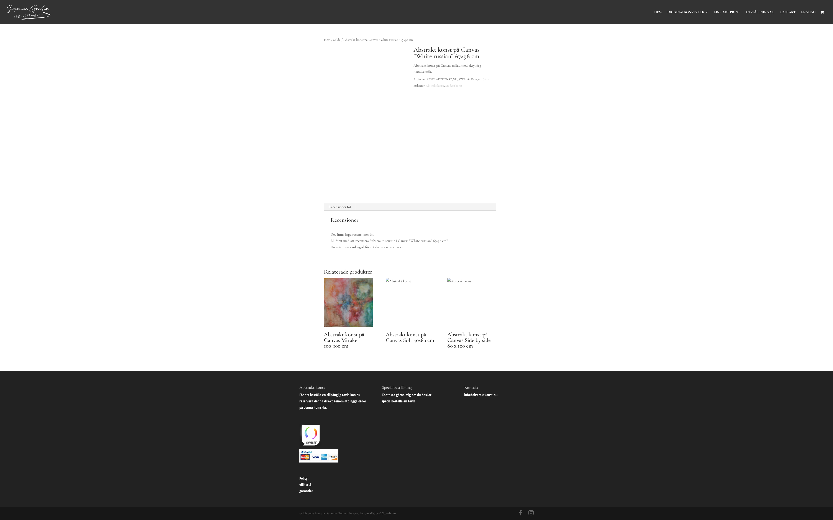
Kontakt (787, 12)
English (808, 12)
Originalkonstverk (685, 12)
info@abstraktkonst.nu (481, 394)
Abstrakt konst (435, 85)
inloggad (358, 247)
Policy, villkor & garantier (306, 484)
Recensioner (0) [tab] (339, 207)
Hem (658, 12)
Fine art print (727, 12)
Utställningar (760, 12)
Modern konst (453, 85)
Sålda (337, 40)
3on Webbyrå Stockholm (380, 513)
